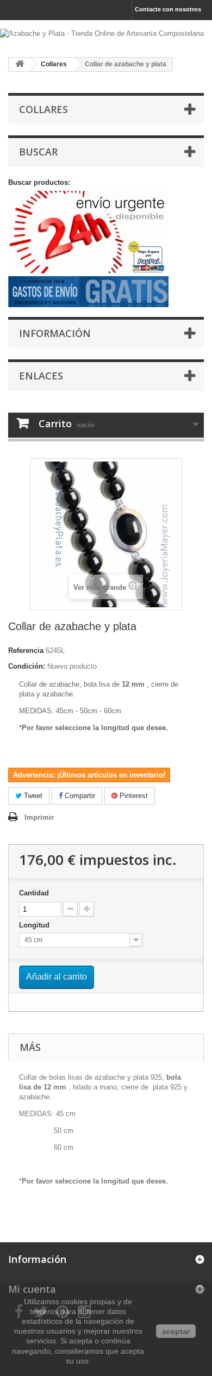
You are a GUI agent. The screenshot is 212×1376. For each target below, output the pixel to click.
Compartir (79, 796)
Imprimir (39, 817)
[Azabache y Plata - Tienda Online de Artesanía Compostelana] (106, 35)
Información (55, 333)
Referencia (25, 650)
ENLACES (41, 375)
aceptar (176, 1331)
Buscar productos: (39, 182)
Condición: (26, 666)
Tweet (32, 796)
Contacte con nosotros (168, 9)
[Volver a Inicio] (19, 64)
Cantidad (34, 893)
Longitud (35, 925)
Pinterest (132, 796)
